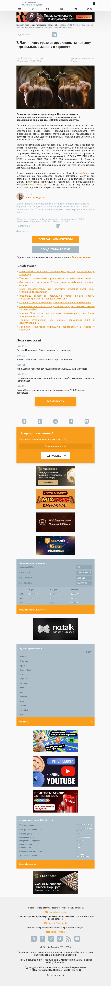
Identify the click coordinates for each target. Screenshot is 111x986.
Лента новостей (28, 340)
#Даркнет (21, 219)
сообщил (84, 173)
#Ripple (56, 221)
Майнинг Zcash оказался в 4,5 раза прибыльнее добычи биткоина (55, 302)
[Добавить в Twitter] (41, 34)
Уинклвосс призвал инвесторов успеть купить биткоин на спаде (55, 278)
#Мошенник (22, 221)
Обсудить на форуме (55, 249)
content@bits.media (57, 923)
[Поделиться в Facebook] (34, 34)
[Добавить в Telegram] (47, 34)
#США (81, 219)
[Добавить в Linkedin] (54, 34)
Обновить (24, 722)
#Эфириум (35, 221)
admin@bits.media (57, 912)
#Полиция (33, 219)
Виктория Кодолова (36, 197)
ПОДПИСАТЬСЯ (54, 456)
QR (78, 970)
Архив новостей (55, 975)
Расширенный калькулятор (32, 610)
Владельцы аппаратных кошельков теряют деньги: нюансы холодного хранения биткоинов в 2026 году (57, 297)
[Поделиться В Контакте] (61, 34)
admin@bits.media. (55, 962)
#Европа (46, 221)
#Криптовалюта (69, 219)
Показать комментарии (55, 239)
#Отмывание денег (49, 219)
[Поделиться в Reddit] (67, 34)
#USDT (64, 221)
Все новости (55, 401)
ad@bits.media (58, 932)
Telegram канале (81, 257)
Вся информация (27, 864)
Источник (23, 231)
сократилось (35, 184)
